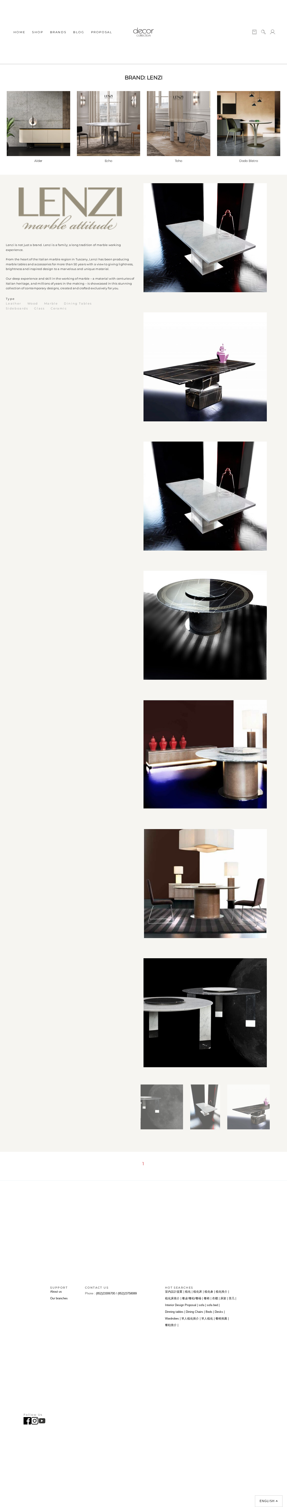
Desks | (220, 1311)
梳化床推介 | (173, 1298)
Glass (40, 308)
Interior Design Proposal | (181, 1305)
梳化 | (188, 1291)
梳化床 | (198, 1291)
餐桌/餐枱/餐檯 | (192, 1298)
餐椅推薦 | (222, 1318)
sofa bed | (213, 1305)
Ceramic (59, 308)
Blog (78, 32)
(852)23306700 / (107, 1293)
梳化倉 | (209, 1291)
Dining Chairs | (195, 1311)
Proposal (101, 32)
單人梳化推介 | (190, 1318)
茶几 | (232, 1298)
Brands (58, 32)
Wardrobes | (172, 1318)
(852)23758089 (128, 1293)
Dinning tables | (175, 1311)
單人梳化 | (208, 1318)
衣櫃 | (216, 1298)
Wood (33, 303)
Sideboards (18, 308)
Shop (37, 32)
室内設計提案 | (174, 1291)
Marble (51, 303)
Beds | (210, 1311)
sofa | (202, 1305)
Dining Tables (78, 303)
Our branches (59, 1298)
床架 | (224, 1298)
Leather (14, 303)
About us (56, 1291)
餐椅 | (207, 1298)
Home (19, 32)
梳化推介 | (222, 1291)
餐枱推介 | (171, 1325)
